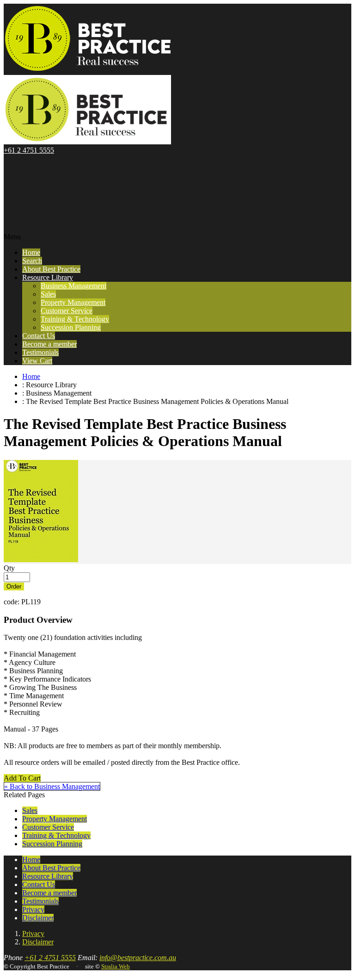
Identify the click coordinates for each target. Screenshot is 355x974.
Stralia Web (115, 966)
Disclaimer (38, 918)
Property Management (73, 302)
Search (32, 261)
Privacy (33, 909)
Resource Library (47, 277)
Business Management (73, 286)
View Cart (37, 361)
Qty (9, 568)
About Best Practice (51, 269)
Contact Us (38, 336)
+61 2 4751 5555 (29, 150)
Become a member (49, 344)
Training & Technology (75, 319)
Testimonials (40, 352)
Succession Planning (71, 327)
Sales (48, 294)
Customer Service (66, 311)
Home (31, 252)
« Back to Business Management (52, 786)
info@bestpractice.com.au (137, 958)
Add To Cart (22, 778)
